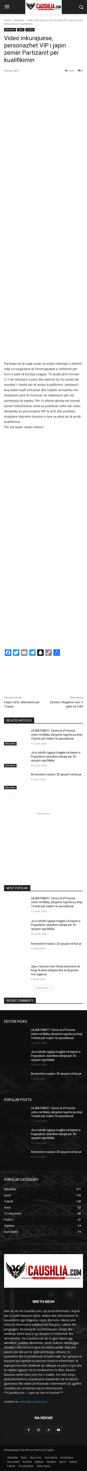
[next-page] (13, 796)
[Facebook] (21, 81)
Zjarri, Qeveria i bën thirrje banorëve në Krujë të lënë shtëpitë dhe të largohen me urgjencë (55, 970)
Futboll (30, 29)
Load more (42, 988)
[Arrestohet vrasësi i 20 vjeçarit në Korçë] (16, 781)
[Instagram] (38, 1430)
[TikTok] (48, 1430)
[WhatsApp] (49, 81)
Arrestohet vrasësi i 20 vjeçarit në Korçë (56, 774)
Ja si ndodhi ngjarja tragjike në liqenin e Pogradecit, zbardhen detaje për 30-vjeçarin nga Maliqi (56, 756)
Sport (20, 29)
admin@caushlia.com (33, 1401)
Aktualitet (19, 20)
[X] (30, 81)
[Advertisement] (43, 189)
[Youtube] (58, 1430)
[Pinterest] (39, 81)
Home (7, 20)
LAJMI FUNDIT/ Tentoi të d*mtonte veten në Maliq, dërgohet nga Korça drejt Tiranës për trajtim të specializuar (56, 734)
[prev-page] (6, 796)
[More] (58, 81)
